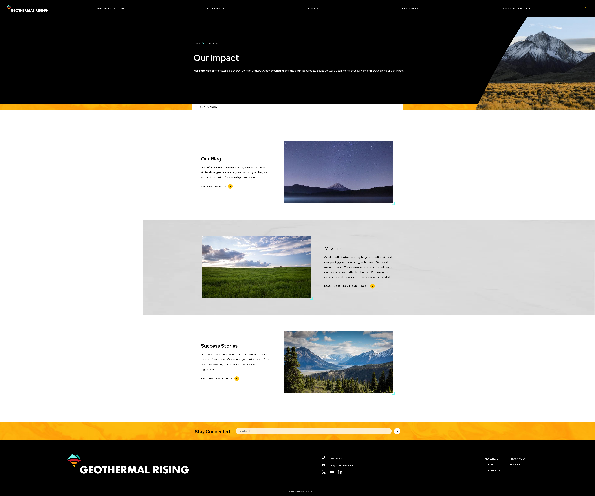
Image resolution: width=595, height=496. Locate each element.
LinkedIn (340, 472)
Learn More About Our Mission (346, 286)
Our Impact (216, 8)
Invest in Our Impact (517, 8)
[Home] (27, 8)
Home (197, 43)
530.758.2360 (335, 458)
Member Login (492, 459)
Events (313, 8)
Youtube (332, 472)
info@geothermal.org (341, 465)
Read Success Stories (217, 378)
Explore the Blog (214, 186)
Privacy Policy (517, 459)
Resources (410, 8)
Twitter (324, 472)
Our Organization (110, 8)
